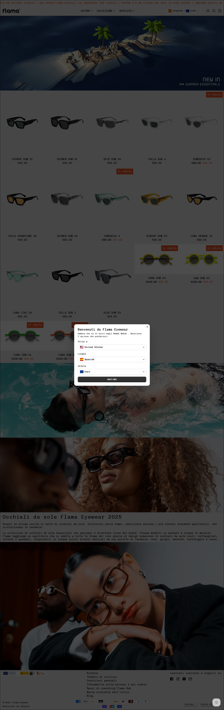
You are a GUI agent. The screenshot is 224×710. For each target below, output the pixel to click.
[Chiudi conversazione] (147, 326)
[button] (112, 347)
